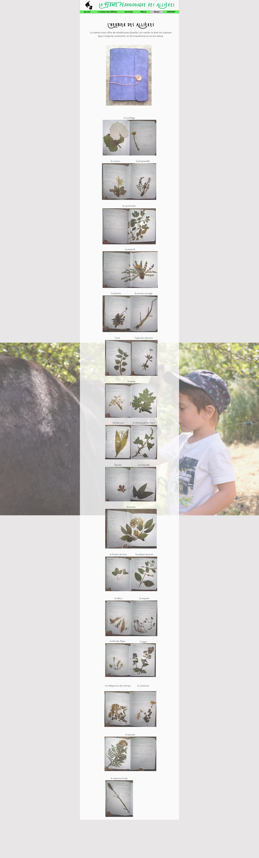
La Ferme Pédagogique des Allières (136, 5)
